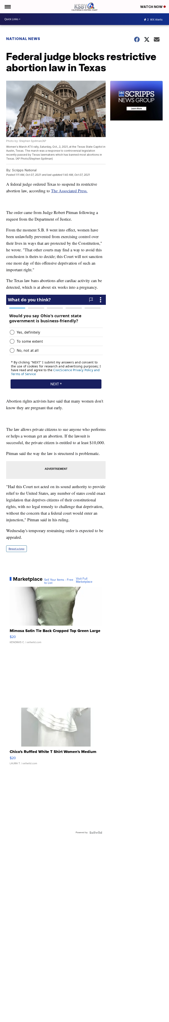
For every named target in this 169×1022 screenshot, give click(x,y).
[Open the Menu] (7, 6)
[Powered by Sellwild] (95, 832)
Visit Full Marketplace (84, 580)
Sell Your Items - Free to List (58, 581)
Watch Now (151, 7)
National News (23, 38)
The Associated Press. (69, 190)
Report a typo (16, 549)
